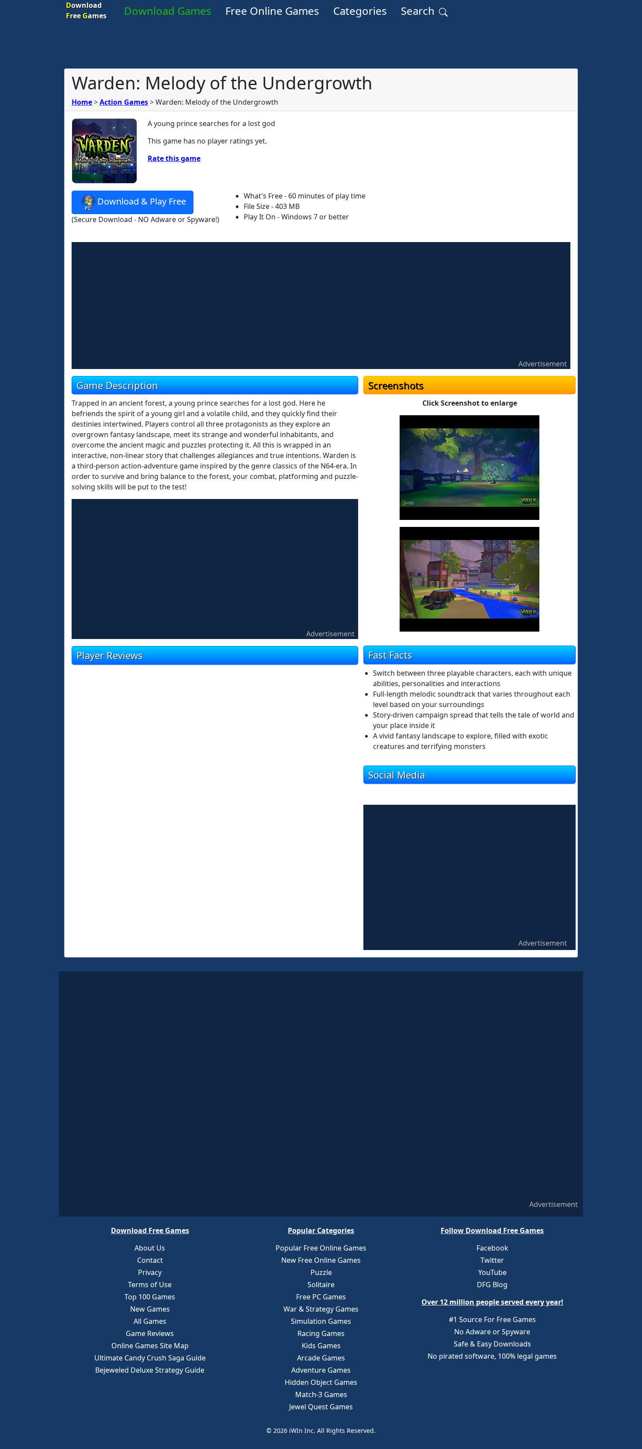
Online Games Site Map (150, 1345)
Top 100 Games (149, 1297)
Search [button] (419, 10)
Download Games (167, 10)
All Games (150, 1321)
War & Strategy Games (321, 1309)
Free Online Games (272, 10)
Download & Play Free (141, 201)
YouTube (492, 1272)
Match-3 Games (321, 1394)
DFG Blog (492, 1284)
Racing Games (321, 1333)
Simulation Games (321, 1321)
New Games (150, 1309)
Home (82, 102)
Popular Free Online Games (321, 1248)
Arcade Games (321, 1358)
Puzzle (321, 1272)
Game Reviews (150, 1333)
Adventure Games (321, 1370)
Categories (360, 10)
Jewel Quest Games (321, 1406)
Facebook (492, 1248)
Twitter (492, 1260)
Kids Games (321, 1345)
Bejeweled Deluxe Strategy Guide (149, 1370)
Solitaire (321, 1284)
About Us (150, 1248)
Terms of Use (150, 1284)
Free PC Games (321, 1297)
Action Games (124, 102)
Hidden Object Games (321, 1382)
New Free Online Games (321, 1260)
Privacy (150, 1272)
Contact (150, 1260)
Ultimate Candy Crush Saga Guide (150, 1358)
